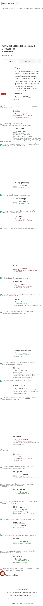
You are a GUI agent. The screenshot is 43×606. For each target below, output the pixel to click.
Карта (27, 61)
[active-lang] (36, 3)
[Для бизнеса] (17, 3)
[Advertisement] (21, 25)
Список (10, 61)
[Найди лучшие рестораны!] (7, 3)
